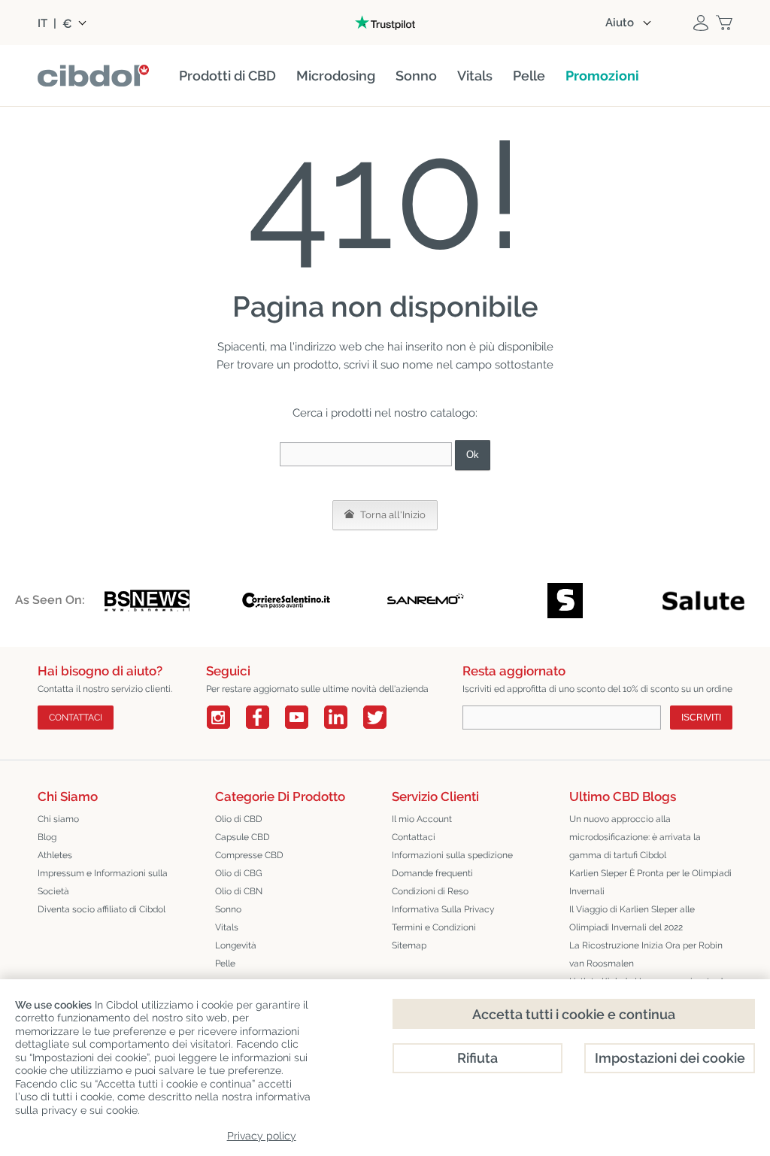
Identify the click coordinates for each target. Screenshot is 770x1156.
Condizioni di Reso (430, 891)
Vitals (226, 927)
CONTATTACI (75, 717)
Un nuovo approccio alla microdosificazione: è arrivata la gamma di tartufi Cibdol (635, 837)
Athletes (55, 855)
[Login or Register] (701, 23)
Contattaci (413, 837)
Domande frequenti (432, 873)
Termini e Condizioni (434, 927)
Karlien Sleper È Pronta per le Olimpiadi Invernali (650, 882)
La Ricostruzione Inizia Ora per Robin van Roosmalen (646, 954)
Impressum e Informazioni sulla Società (103, 882)
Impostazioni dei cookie (670, 1058)
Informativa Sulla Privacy (443, 909)
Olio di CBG (238, 873)
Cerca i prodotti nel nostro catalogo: (385, 413)
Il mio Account (422, 819)
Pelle (225, 963)
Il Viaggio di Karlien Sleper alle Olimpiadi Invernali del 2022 (632, 918)
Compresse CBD (249, 855)
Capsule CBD (242, 837)
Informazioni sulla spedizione (452, 855)
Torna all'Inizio (392, 514)
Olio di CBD (238, 819)
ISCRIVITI (701, 717)
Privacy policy (261, 1136)
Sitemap (409, 945)
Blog (47, 837)
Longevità (235, 945)
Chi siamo (58, 819)
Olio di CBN (238, 891)
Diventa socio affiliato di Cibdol (101, 909)
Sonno (228, 909)
